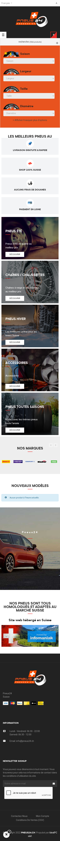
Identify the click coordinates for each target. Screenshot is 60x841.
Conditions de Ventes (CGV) (30, 820)
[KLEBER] (42, 461)
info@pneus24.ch (25, 741)
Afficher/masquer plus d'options (31, 120)
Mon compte (42, 816)
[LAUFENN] (18, 461)
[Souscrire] (53, 783)
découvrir (14, 254)
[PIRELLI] (6, 461)
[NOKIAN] (54, 461)
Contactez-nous (19, 816)
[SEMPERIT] (30, 461)
